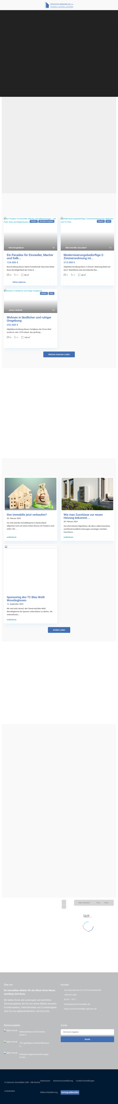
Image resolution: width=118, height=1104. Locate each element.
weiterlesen (11, 537)
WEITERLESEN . (43, 1011)
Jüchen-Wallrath (15, 310)
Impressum (45, 1081)
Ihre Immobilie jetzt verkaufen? (27, 514)
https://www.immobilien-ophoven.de (80, 1009)
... (35, 270)
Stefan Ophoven (19, 282)
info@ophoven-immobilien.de (77, 1004)
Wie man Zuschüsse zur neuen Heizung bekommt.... (83, 516)
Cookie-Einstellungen (85, 1081)
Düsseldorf (82, 248)
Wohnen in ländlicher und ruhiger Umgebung (29, 319)
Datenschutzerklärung (63, 1081)
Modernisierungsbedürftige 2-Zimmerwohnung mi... (84, 256)
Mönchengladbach (16, 248)
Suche (87, 1039)
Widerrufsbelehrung (49, 1092)
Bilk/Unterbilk (71, 248)
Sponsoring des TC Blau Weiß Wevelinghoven (26, 598)
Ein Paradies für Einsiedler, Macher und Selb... (30, 256)
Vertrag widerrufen (70, 1092)
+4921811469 (70, 995)
